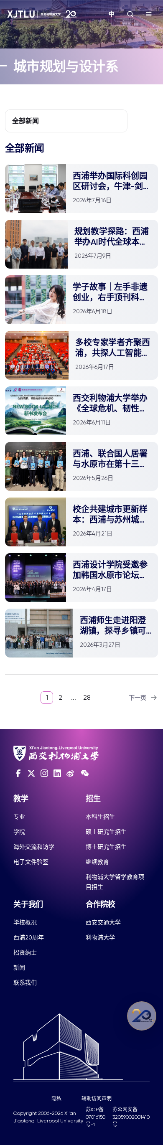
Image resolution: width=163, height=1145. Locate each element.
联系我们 (25, 982)
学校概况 (25, 922)
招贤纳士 (25, 952)
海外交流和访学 (33, 846)
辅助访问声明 (97, 1099)
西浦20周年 (28, 937)
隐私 (56, 1099)
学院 (19, 831)
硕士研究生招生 (106, 831)
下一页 (137, 697)
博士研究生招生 (106, 846)
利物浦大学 (100, 937)
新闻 (19, 967)
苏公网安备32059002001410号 (131, 1117)
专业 (19, 816)
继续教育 (97, 861)
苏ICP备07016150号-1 (95, 1117)
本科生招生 (100, 816)
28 (87, 697)
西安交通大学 (103, 922)
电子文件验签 (30, 861)
